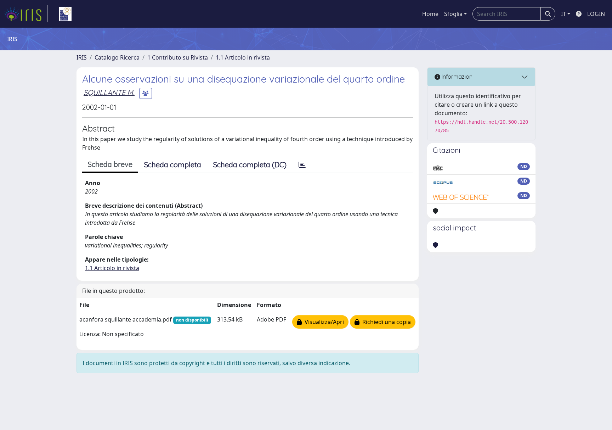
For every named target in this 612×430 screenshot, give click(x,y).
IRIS (81, 57)
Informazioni (457, 76)
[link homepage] (25, 13)
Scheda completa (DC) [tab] (250, 164)
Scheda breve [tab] (110, 164)
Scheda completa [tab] (172, 164)
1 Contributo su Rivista (177, 57)
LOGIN (596, 14)
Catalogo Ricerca (117, 57)
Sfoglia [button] (453, 14)
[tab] (302, 164)
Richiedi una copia (385, 322)
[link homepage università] (65, 13)
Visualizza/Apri (323, 322)
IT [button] (563, 14)
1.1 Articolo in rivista (243, 57)
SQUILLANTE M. (109, 92)
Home (430, 14)
